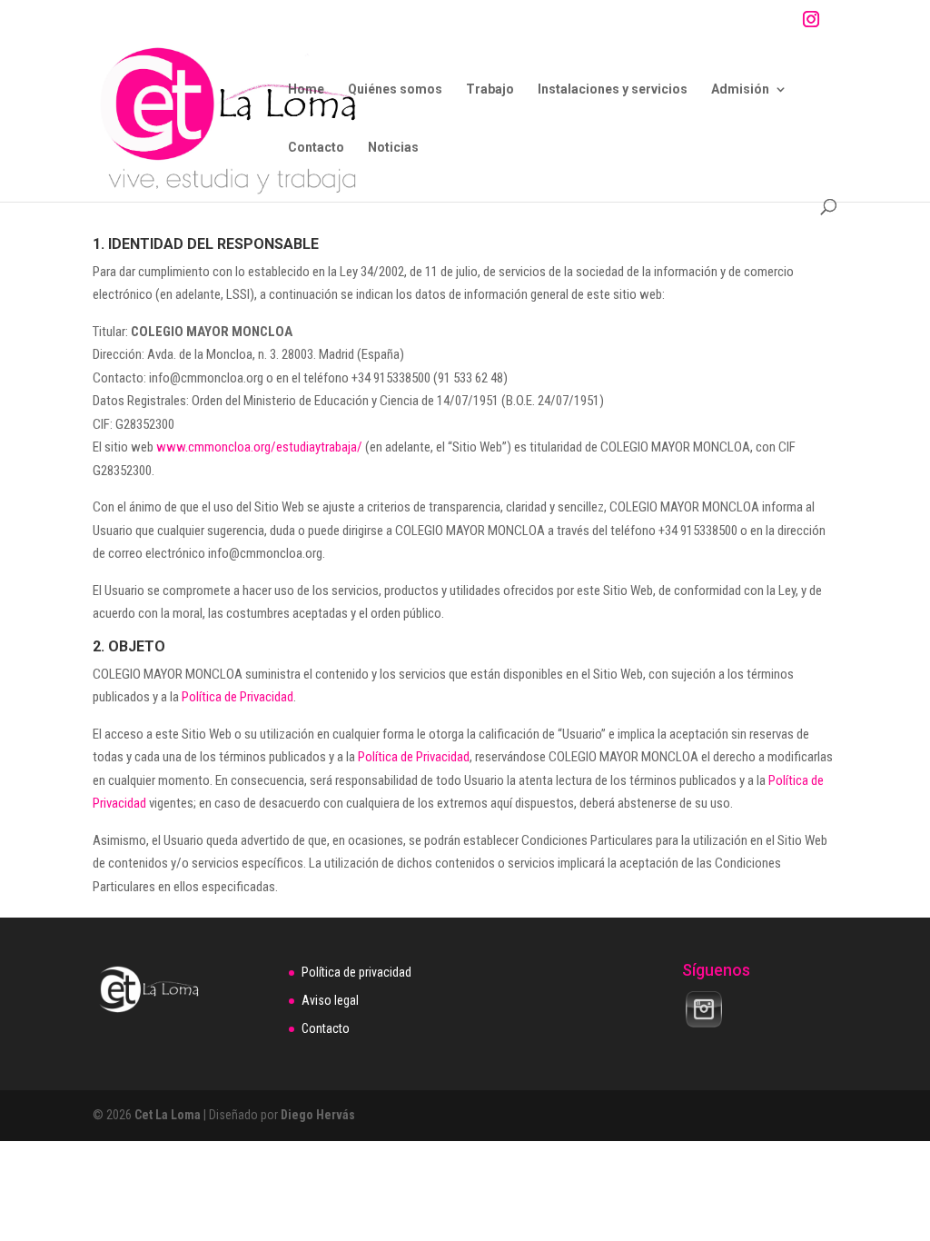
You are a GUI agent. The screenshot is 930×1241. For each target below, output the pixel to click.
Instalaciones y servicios (613, 89)
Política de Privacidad (237, 697)
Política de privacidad (356, 972)
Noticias (393, 147)
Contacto (316, 147)
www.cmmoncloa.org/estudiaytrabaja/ (259, 447)
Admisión (740, 89)
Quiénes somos (395, 89)
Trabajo (490, 89)
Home (306, 89)
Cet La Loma (167, 1114)
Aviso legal (330, 1000)
